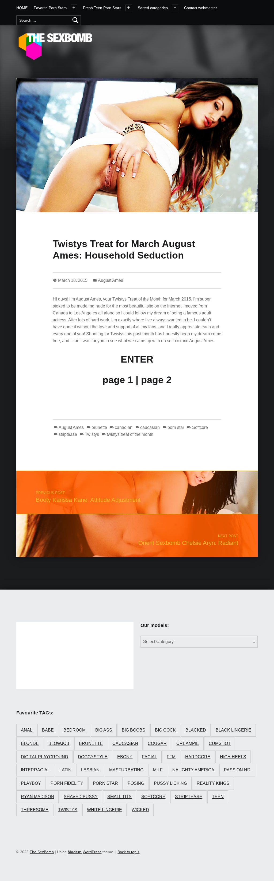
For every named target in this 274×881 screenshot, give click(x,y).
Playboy (31, 783)
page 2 (156, 379)
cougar (157, 743)
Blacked (195, 730)
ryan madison (37, 796)
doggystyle (93, 757)
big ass (103, 730)
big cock (165, 730)
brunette (99, 427)
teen (218, 796)
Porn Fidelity (67, 783)
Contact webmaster (200, 8)
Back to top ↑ (128, 852)
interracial (35, 770)
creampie (187, 743)
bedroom (74, 730)
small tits (119, 796)
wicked (140, 809)
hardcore (197, 757)
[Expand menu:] (128, 8)
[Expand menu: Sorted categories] (175, 8)
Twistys (92, 434)
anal (26, 730)
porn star (176, 427)
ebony (124, 757)
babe (48, 730)
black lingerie (233, 730)
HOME (22, 8)
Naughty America (193, 770)
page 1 (117, 379)
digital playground (44, 757)
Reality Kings (213, 783)
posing (136, 783)
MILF (158, 770)
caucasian (150, 427)
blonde (30, 743)
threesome (34, 809)
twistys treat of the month (130, 434)
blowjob (58, 743)
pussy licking (170, 783)
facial (149, 757)
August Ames (110, 280)
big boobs (133, 730)
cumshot (220, 743)
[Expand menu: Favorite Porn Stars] (74, 8)
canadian (123, 427)
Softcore (200, 427)
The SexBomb (42, 852)
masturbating (126, 770)
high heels (233, 757)
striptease (68, 434)
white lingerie (104, 809)
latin (65, 770)
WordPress (92, 852)
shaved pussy (81, 796)
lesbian (90, 770)
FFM (171, 757)
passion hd (237, 770)
